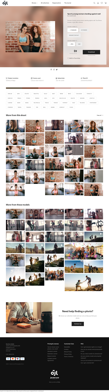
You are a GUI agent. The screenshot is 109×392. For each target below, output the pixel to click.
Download (91, 52)
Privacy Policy (68, 354)
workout (62, 107)
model (27, 102)
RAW (79, 44)
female (19, 98)
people (47, 102)
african (10, 93)
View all (99, 115)
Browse (34, 3)
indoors (82, 98)
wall (44, 107)
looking (10, 102)
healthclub (62, 98)
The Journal (67, 3)
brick (69, 93)
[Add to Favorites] (23, 120)
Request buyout (74, 35)
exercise (10, 98)
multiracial (37, 102)
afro (18, 93)
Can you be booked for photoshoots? (91, 360)
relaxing (82, 102)
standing (10, 107)
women (53, 107)
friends (37, 98)
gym (53, 98)
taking (19, 107)
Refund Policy (68, 352)
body (53, 93)
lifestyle (91, 98)
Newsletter (67, 347)
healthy (73, 98)
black (45, 93)
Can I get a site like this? (87, 363)
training (28, 107)
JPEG (71, 44)
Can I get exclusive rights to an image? (91, 347)
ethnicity (89, 93)
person (56, 102)
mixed (18, 102)
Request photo (56, 3)
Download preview (91, 55)
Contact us (77, 324)
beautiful (36, 93)
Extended (84, 30)
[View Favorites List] (102, 3)
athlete (27, 93)
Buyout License (52, 356)
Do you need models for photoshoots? (91, 354)
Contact (66, 349)
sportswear (93, 102)
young (71, 107)
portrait (65, 102)
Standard (73, 30)
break (61, 93)
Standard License (52, 351)
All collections (45, 3)
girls (45, 98)
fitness (28, 98)
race (73, 102)
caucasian (79, 93)
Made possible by (54, 382)
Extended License (52, 354)
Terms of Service (68, 356)
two (37, 107)
